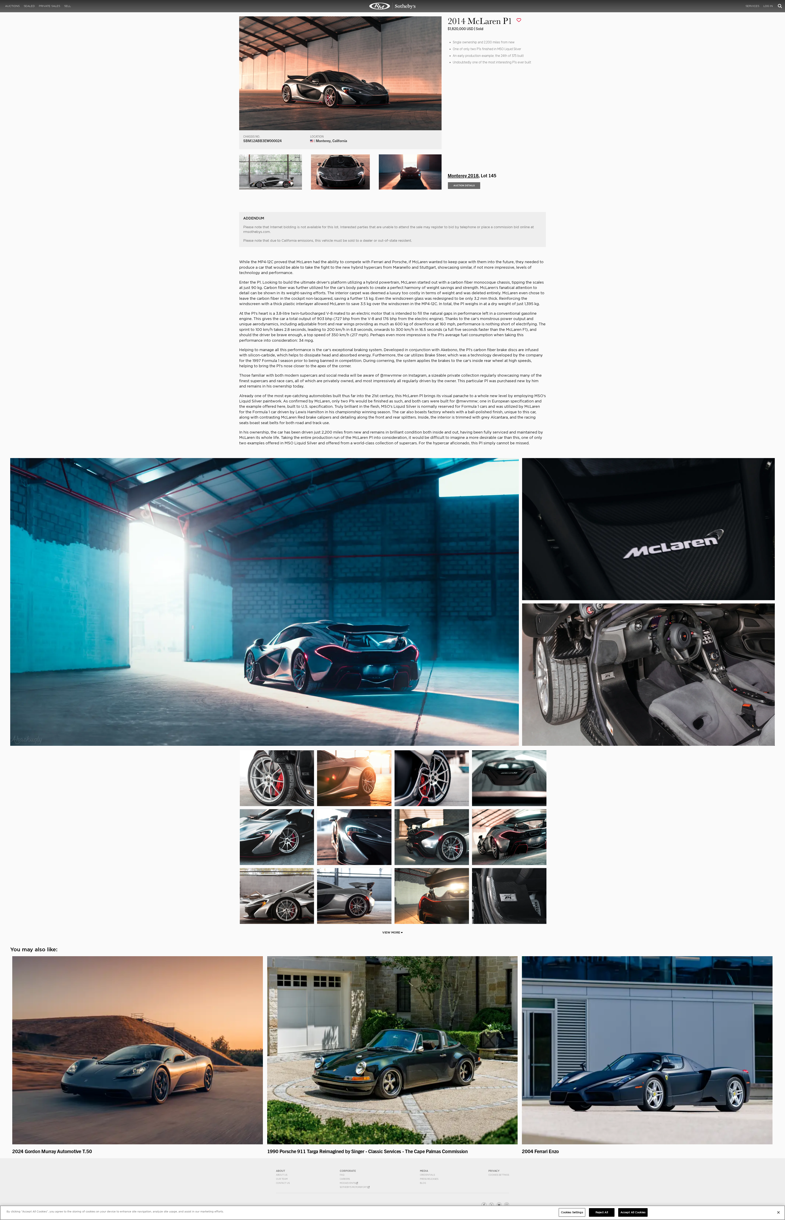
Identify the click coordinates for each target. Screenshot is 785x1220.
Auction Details (464, 185)
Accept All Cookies (632, 1212)
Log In (768, 6)
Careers (345, 1179)
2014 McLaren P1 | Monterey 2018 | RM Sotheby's (392, 6)
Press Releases (429, 1179)
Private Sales (49, 6)
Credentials (427, 1175)
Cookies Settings (498, 1175)
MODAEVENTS (348, 1183)
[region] (392, 1212)
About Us (281, 1175)
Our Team (282, 1179)
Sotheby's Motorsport (354, 1187)
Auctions (12, 6)
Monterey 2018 (463, 175)
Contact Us (283, 1183)
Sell (67, 6)
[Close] (778, 1212)
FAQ (342, 1175)
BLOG (423, 1183)
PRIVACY (494, 1170)
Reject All (601, 1212)
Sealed (29, 6)
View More (391, 932)
